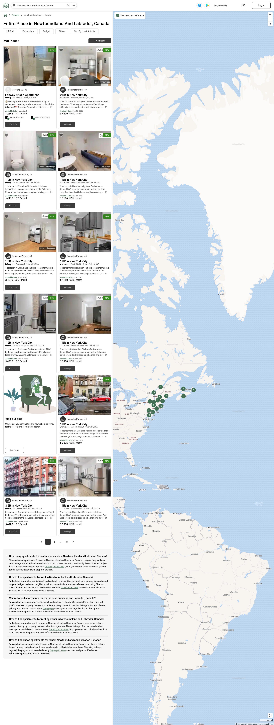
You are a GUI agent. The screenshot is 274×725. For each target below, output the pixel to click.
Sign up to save (58, 650)
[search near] (14, 5)
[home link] (6, 5)
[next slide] (51, 66)
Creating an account (54, 566)
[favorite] (6, 50)
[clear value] (68, 5)
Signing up (48, 608)
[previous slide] (9, 66)
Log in (261, 5)
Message (13, 124)
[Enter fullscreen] (270, 715)
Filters (62, 31)
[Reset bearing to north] (270, 24)
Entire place (28, 31)
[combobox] (41, 5)
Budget (46, 31)
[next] (74, 5)
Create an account (69, 587)
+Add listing (99, 41)
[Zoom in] (270, 14)
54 (68, 541)
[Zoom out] (270, 19)
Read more (15, 450)
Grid (12, 31)
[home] (6, 15)
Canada (15, 15)
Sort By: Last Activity (84, 31)
